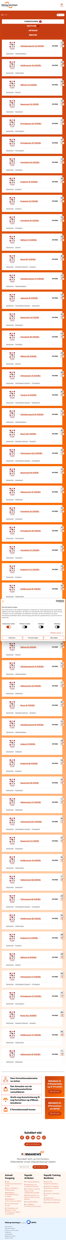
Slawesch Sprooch (21, 267)
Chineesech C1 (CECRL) (30, 977)
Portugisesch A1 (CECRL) (30, 143)
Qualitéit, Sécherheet (52, 1202)
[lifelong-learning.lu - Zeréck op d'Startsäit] (9, 5)
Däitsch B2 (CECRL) (28, 356)
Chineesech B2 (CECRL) (30, 899)
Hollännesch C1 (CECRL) (30, 1035)
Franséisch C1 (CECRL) (29, 550)
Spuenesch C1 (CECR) (29, 841)
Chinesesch (36, 383)
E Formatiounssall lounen (22, 1110)
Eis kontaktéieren (34, 1144)
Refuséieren (12, 637)
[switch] (25, 627)
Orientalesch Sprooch (22, 305)
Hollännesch (19, 73)
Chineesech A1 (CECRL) (30, 376)
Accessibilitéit (8, 1234)
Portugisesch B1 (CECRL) (30, 531)
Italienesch (19, 499)
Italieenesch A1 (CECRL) (30, 492)
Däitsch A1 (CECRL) (28, 957)
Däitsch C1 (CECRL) (28, 240)
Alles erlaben (54, 637)
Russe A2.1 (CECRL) (28, 434)
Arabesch (18, 751)
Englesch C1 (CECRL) (29, 938)
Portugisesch (19, 131)
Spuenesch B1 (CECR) (29, 473)
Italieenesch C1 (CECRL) (30, 802)
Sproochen (10, 53)
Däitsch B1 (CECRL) (28, 647)
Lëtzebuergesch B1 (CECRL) (32, 414)
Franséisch (19, 170)
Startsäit (5, 14)
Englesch (18, 189)
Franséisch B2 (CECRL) (29, 337)
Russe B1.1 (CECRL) (28, 259)
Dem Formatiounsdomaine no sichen (13, 1183)
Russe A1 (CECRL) (27, 705)
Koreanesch (36, 402)
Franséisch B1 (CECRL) (29, 221)
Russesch (33, 267)
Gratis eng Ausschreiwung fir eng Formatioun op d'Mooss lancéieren (25, 1100)
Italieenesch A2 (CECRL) (30, 686)
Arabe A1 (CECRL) (27, 744)
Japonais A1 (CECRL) (29, 298)
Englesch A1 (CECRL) (29, 182)
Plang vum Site (9, 1238)
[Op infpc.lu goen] (20, 1223)
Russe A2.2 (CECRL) (28, 1016)
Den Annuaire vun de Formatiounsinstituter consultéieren (21, 1089)
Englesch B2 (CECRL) (29, 764)
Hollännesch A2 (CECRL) (30, 65)
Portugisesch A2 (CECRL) (30, 124)
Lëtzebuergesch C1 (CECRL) (32, 279)
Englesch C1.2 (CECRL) (29, 570)
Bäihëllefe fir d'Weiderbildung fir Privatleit (11, 1194)
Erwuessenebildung (32, 1182)
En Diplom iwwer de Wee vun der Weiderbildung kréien (32, 1191)
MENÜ (61, 6)
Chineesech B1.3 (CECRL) (31, 822)
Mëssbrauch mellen (10, 1236)
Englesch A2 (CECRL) (29, 201)
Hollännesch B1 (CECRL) (30, 589)
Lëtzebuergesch (20, 53)
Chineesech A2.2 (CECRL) (31, 453)
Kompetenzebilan (32, 1202)
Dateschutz (8, 1232)
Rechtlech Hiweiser (10, 1228)
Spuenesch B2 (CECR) (29, 783)
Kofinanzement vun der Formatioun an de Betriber (32, 1197)
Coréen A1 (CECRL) (28, 395)
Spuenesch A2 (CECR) (29, 318)
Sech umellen (41, 1167)
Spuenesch (19, 112)
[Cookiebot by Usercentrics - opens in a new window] (57, 601)
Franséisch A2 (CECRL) (30, 162)
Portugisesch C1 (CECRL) (30, 996)
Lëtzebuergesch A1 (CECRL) (32, 667)
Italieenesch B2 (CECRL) (30, 880)
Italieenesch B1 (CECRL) (30, 1054)
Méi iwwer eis (8, 1226)
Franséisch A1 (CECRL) (29, 511)
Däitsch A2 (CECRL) (28, 85)
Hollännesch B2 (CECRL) (30, 919)
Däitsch (18, 92)
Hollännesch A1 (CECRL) (30, 860)
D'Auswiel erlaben (33, 637)
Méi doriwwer (55, 1091)
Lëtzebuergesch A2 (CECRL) (32, 46)
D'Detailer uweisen (55, 633)
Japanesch (36, 305)
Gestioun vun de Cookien (11, 1230)
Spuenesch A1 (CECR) (29, 104)
